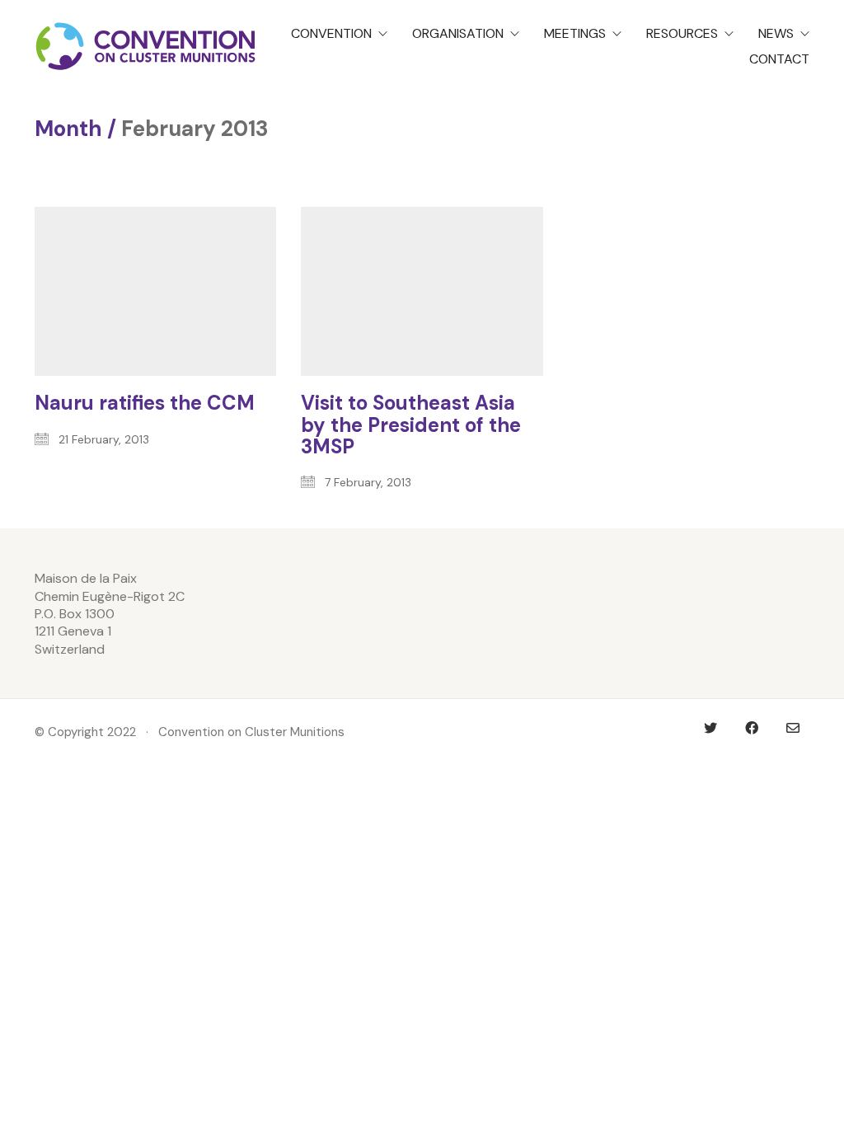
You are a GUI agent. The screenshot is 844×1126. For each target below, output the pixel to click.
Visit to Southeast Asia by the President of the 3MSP (411, 424)
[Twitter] (710, 727)
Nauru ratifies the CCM (145, 403)
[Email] (792, 727)
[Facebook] (751, 727)
